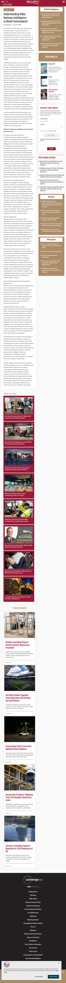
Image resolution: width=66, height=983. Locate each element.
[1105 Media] (33, 887)
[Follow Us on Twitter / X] (5, 2)
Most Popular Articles (46, 158)
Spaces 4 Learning (33, 937)
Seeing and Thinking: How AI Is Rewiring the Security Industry (52, 224)
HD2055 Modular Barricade (53, 91)
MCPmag (33, 916)
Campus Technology (33, 906)
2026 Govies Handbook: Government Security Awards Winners (51, 270)
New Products (51, 57)
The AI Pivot (33, 948)
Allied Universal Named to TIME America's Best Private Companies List (18, 572)
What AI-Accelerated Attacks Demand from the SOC (51, 219)
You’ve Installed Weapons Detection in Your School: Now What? (52, 246)
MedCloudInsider (33, 920)
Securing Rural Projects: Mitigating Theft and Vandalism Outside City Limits (19, 797)
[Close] (59, 963)
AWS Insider (33, 899)
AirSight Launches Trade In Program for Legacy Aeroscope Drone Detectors (17, 469)
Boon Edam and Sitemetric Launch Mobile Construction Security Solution (18, 443)
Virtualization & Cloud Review (33, 955)
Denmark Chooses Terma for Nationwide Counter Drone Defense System (18, 417)
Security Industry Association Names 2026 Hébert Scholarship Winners (18, 546)
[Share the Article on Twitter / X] (10, 10)
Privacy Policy (53, 130)
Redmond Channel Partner (33, 934)
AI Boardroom (33, 892)
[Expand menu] (63, 2)
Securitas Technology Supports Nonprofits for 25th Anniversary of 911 (19, 849)
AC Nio (50, 77)
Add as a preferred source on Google (7, 4)
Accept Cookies (53, 976)
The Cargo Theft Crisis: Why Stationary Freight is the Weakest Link (51, 263)
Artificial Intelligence (51, 9)
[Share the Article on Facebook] (5, 10)
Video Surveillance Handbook (51, 251)
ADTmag (33, 895)
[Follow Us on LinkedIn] (3, 2)
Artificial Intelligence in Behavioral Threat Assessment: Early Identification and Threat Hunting (52, 204)
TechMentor (33, 941)
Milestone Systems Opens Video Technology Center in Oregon (15, 494)
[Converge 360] (33, 880)
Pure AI (33, 927)
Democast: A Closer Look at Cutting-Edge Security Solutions (52, 230)
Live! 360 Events (33, 913)
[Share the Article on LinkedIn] (7, 10)
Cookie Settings (39, 976)
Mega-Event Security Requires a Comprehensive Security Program (52, 45)
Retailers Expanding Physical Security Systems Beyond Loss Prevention (18, 645)
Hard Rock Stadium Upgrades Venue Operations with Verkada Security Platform (18, 698)
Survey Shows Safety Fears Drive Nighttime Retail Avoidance (18, 748)
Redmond (33, 930)
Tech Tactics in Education (33, 944)
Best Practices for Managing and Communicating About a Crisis (51, 212)
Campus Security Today (33, 902)
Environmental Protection (33, 909)
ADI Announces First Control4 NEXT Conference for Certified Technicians (16, 520)
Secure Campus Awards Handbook (49, 256)
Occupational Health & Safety (33, 923)
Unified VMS (51, 64)
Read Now (8, 662)
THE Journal (33, 951)
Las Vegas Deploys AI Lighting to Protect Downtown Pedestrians (18, 598)
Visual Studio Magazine (33, 958)
